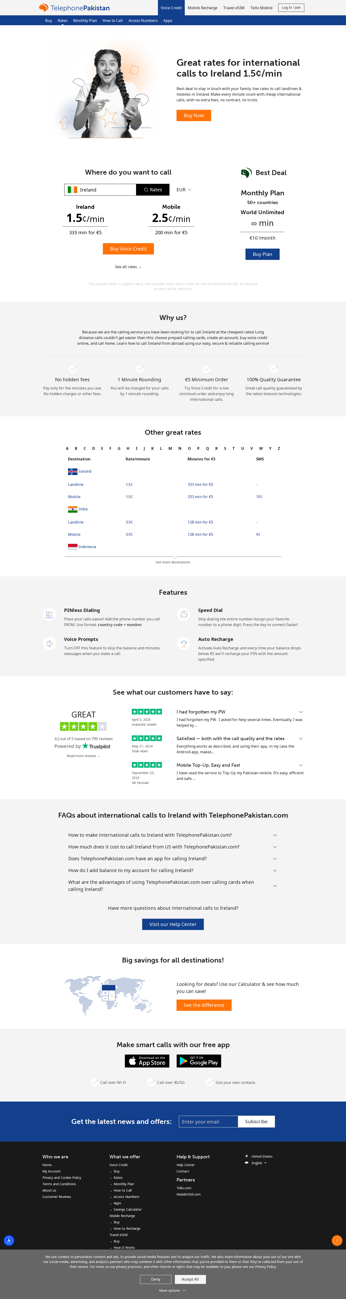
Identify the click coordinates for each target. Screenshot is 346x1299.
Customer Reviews (56, 1196)
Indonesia (87, 546)
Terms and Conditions (59, 1184)
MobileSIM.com (189, 1194)
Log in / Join (291, 7)
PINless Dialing (82, 610)
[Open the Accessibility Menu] (9, 1240)
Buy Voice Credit (128, 249)
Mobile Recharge (122, 1215)
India (83, 509)
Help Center (186, 1165)
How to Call (113, 20)
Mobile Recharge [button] (202, 7)
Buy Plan (262, 254)
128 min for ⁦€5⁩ (200, 522)
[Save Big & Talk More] (108, 995)
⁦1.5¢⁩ (129, 484)
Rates (118, 1177)
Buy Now (194, 115)
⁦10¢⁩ (259, 496)
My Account (51, 1171)
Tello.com (184, 1188)
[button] (171, 7)
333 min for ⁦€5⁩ (200, 484)
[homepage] (75, 7)
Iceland (84, 471)
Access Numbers (143, 20)
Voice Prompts (81, 639)
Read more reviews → (84, 756)
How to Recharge (127, 1228)
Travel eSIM (118, 1235)
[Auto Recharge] (184, 643)
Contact (183, 1171)
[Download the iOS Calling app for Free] (147, 1060)
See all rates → (128, 266)
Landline (76, 484)
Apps (167, 20)
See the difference (204, 1005)
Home (47, 1165)
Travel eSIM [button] (234, 7)
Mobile (74, 496)
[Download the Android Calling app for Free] (199, 1060)
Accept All (190, 1279)
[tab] (67, 448)
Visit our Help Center (173, 924)
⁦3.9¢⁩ (129, 522)
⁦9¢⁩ (258, 534)
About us (49, 1190)
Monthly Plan (85, 20)
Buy (48, 20)
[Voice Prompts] (49, 643)
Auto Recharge (215, 639)
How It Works (124, 1247)
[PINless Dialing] (49, 614)
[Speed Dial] (184, 614)
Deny (155, 1279)
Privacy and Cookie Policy (61, 1177)
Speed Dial (210, 610)
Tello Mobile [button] (261, 7)
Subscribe (256, 1121)
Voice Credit (118, 1165)
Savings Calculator (128, 1209)
